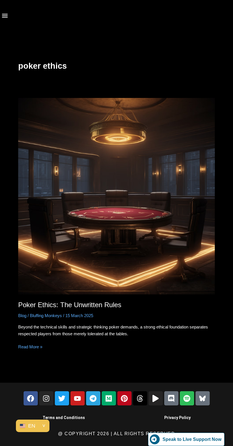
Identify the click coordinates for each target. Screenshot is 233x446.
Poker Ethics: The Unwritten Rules (69, 305)
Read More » (30, 346)
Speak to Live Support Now (192, 439)
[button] (4, 15)
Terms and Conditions (64, 417)
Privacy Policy (177, 417)
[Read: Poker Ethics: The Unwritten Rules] (116, 196)
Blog (22, 315)
